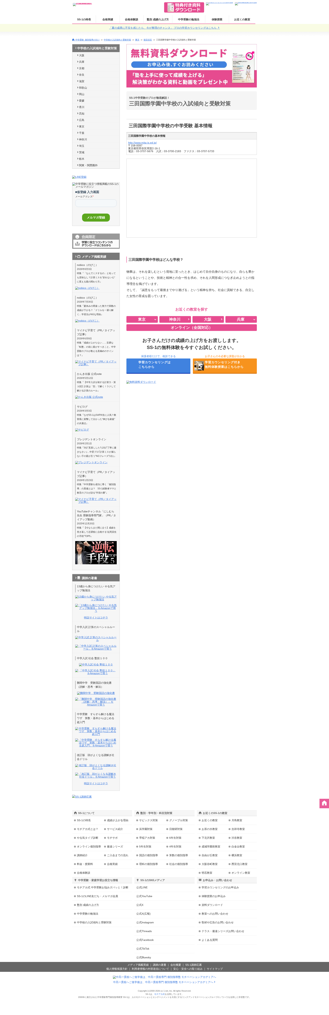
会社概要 (175, 964)
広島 (81, 120)
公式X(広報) (143, 913)
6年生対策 (175, 837)
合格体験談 (131, 19)
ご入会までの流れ (117, 855)
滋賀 (81, 81)
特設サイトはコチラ (96, 617)
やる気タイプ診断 (87, 837)
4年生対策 (175, 846)
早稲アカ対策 (147, 837)
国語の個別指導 (148, 855)
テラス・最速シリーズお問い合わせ (223, 931)
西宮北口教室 (240, 864)
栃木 (81, 158)
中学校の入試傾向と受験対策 (117, 40)
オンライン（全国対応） (192, 327)
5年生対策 (145, 846)
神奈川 (83, 139)
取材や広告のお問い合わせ (218, 922)
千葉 (81, 132)
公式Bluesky (143, 957)
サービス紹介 (115, 829)
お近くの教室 (242, 19)
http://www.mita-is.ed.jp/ (142, 142)
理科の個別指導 (148, 864)
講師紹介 (82, 855)
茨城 (81, 152)
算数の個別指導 (178, 855)
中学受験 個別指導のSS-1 (87, 40)
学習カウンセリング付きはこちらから (224, 364)
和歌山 (83, 87)
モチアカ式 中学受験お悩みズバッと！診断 (102, 887)
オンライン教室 (241, 872)
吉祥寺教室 (238, 829)
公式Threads (144, 931)
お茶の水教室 (210, 829)
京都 (81, 68)
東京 (137, 40)
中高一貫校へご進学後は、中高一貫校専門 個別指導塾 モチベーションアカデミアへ (163, 982)
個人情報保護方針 (117, 968)
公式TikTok (142, 948)
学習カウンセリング (220, 887)
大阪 (81, 55)
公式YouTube (144, 896)
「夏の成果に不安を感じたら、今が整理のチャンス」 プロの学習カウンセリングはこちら (163, 27)
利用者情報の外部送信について (150, 968)
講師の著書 (159, 964)
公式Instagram (145, 922)
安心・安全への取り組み (188, 968)
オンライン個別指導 (89, 846)
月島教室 (237, 820)
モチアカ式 (159, 994)
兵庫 (81, 61)
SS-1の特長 (84, 19)
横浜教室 (237, 855)
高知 (81, 113)
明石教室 (207, 872)
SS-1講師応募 (193, 964)
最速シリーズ (115, 846)
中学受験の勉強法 (188, 19)
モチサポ (112, 837)
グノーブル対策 (178, 820)
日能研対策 (176, 829)
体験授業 (217, 19)
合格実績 (107, 19)
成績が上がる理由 (117, 820)
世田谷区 (148, 40)
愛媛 (81, 100)
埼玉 (81, 145)
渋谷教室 (237, 837)
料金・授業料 (85, 864)
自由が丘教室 (210, 855)
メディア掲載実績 (138, 964)
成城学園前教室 (211, 846)
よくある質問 (210, 939)
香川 (81, 107)
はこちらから (154, 364)
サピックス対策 (148, 820)
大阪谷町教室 (210, 864)
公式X (139, 904)
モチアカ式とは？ (87, 829)
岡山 (81, 94)
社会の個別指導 (178, 864)
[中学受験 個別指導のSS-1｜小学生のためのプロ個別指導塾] (82, 3)
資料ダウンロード (212, 904)
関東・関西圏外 (88, 165)
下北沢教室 (208, 837)
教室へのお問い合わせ (215, 913)
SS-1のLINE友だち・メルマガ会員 (97, 896)
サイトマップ (215, 968)
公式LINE (142, 887)
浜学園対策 (146, 829)
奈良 (81, 74)
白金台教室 (238, 846)
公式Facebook (145, 939)
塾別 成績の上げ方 (158, 19)
